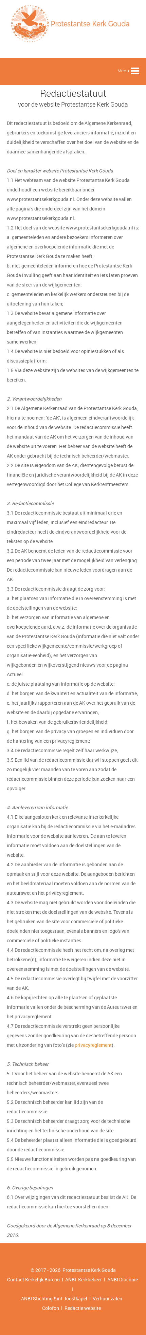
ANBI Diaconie (123, 1279)
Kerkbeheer (89, 1279)
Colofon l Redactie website (71, 1308)
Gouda (109, 1270)
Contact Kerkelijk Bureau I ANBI (41, 1279)
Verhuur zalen (107, 1298)
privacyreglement (93, 1045)
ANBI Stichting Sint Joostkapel (54, 1298)
